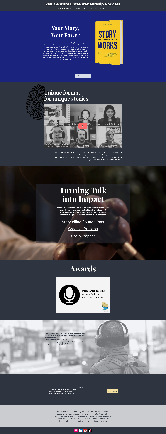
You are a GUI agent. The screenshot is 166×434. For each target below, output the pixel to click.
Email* (81, 387)
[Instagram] (76, 430)
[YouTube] (85, 430)
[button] (119, 146)
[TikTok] (90, 430)
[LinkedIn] (81, 430)
